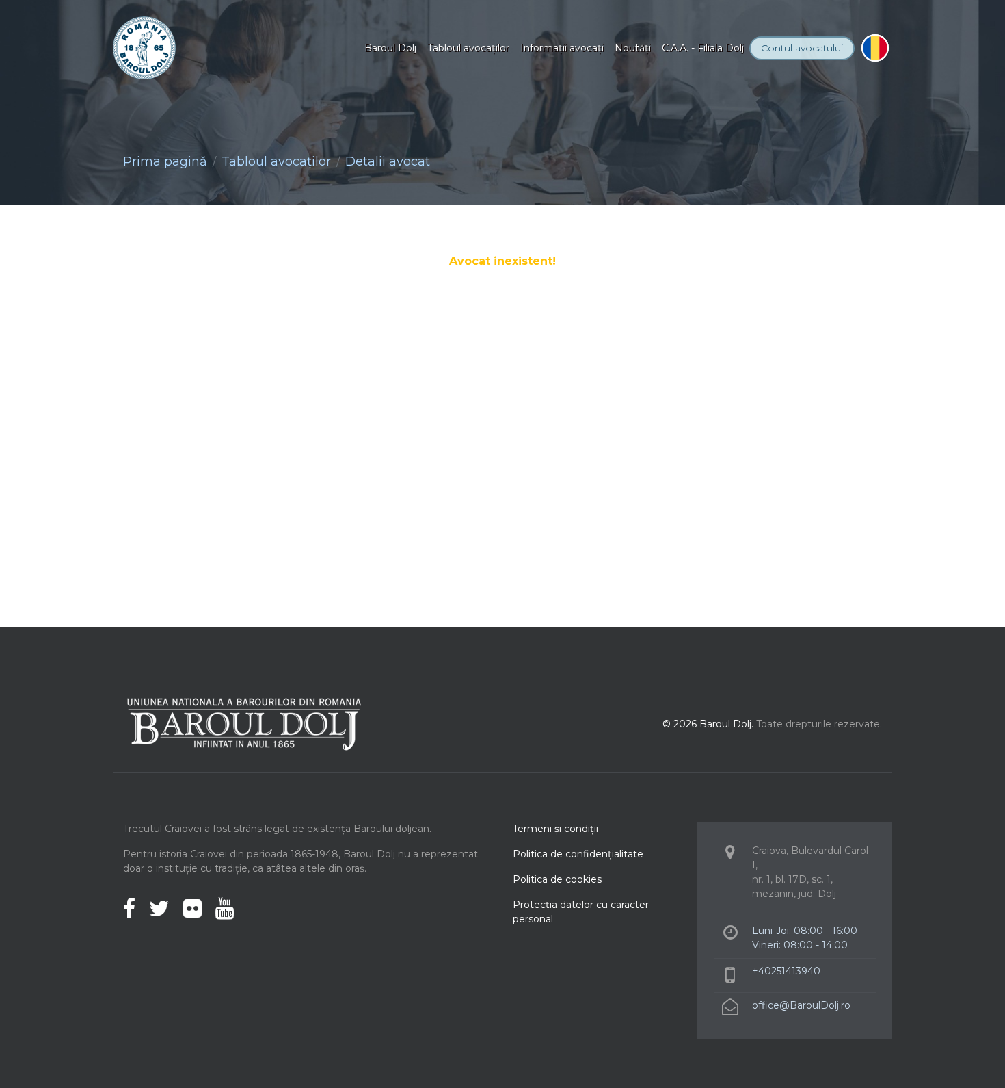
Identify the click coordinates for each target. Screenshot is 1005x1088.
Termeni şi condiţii (555, 829)
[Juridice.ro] (697, 366)
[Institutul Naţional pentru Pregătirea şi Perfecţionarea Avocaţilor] (567, 366)
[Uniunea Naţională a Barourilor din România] (307, 366)
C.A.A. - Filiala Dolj (703, 48)
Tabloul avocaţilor (468, 48)
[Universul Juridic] (502, 449)
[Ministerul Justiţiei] (827, 366)
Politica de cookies (557, 879)
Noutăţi (633, 48)
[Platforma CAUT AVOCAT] (177, 366)
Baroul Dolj (390, 48)
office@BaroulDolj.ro (801, 1005)
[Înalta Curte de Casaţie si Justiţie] (437, 366)
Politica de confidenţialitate (578, 854)
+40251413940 (786, 971)
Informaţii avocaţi (562, 48)
